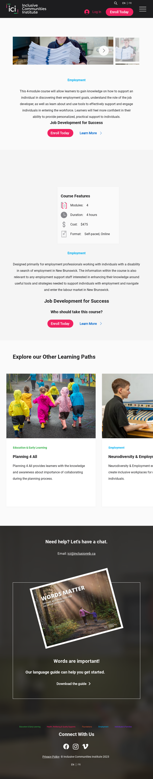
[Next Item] (104, 51)
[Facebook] (66, 746)
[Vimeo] (85, 746)
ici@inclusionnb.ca (81, 553)
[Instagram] (75, 746)
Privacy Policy (51, 756)
